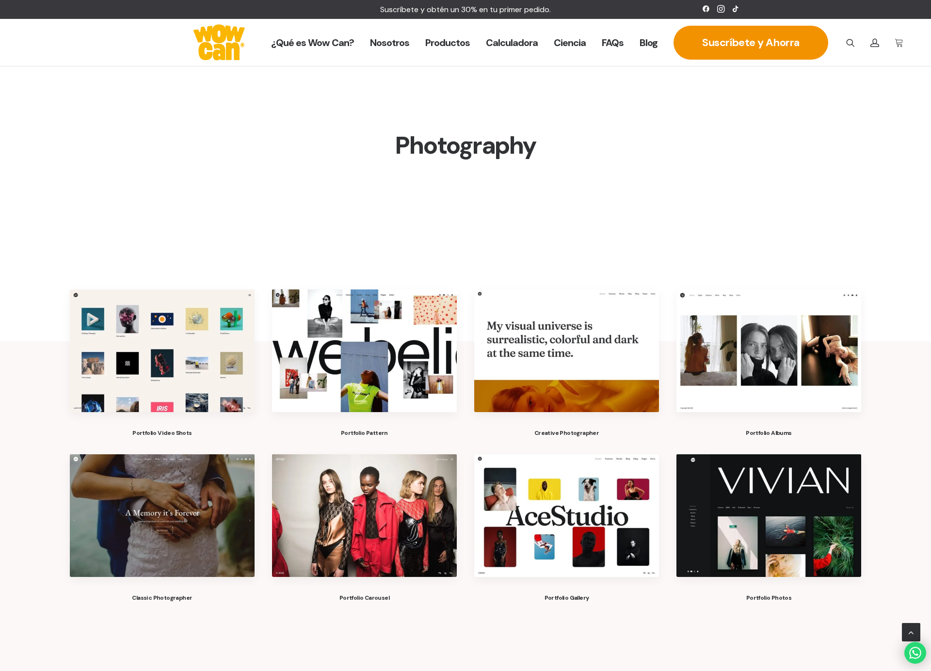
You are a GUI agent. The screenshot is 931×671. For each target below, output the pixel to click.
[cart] (897, 42)
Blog (649, 42)
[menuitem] (706, 8)
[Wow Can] (219, 42)
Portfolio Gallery (567, 598)
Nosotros (389, 42)
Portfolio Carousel (364, 598)
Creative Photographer (566, 433)
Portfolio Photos (768, 598)
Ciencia (570, 42)
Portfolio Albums (768, 433)
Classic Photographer (162, 598)
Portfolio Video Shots (162, 433)
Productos (447, 42)
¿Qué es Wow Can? (312, 42)
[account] (879, 42)
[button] (706, 8)
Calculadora (512, 42)
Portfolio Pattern (364, 433)
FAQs (613, 42)
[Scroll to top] (911, 632)
